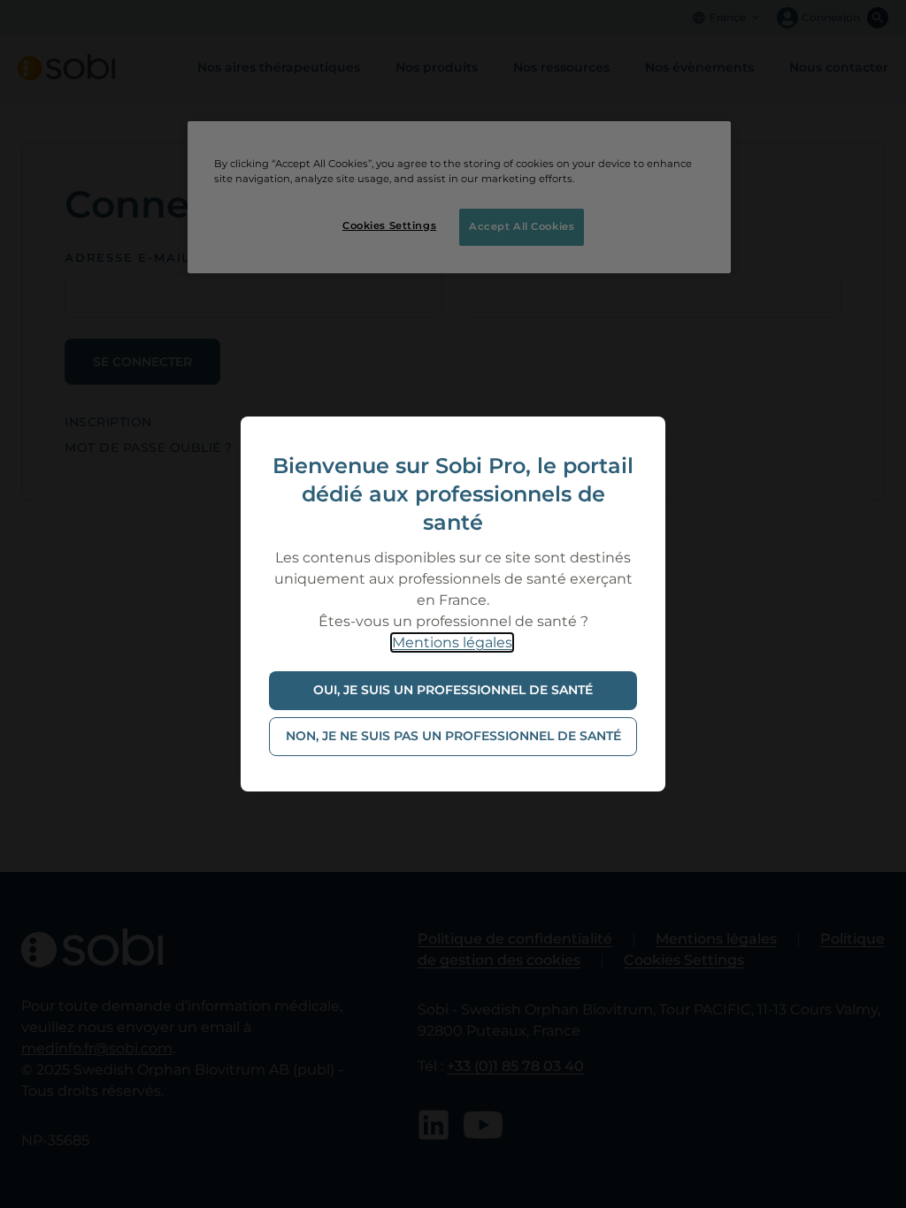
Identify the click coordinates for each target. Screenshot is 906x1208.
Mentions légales (452, 642)
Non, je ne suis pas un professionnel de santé (453, 736)
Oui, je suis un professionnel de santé (453, 690)
